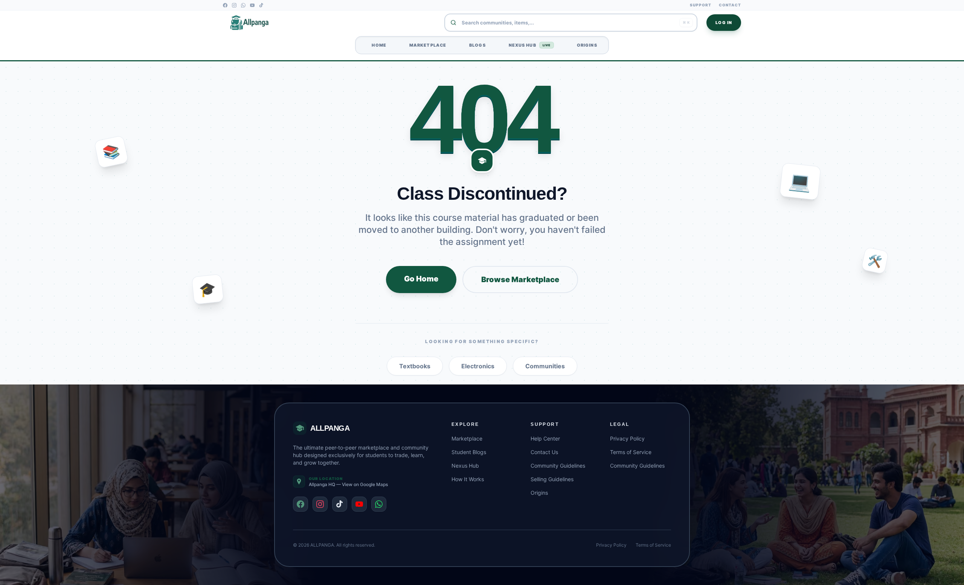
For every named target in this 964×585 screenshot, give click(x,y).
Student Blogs (468, 452)
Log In (723, 22)
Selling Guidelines (552, 479)
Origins (584, 45)
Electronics (477, 366)
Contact (730, 5)
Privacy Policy (627, 438)
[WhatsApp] (243, 5)
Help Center (545, 438)
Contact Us (544, 452)
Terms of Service (630, 452)
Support (700, 5)
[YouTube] (252, 5)
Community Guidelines (558, 465)
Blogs (475, 45)
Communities (545, 366)
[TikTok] (261, 5)
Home (376, 45)
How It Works (467, 479)
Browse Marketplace (520, 279)
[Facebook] (225, 5)
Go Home (421, 278)
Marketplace (425, 45)
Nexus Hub (527, 45)
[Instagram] (234, 5)
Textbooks (414, 366)
